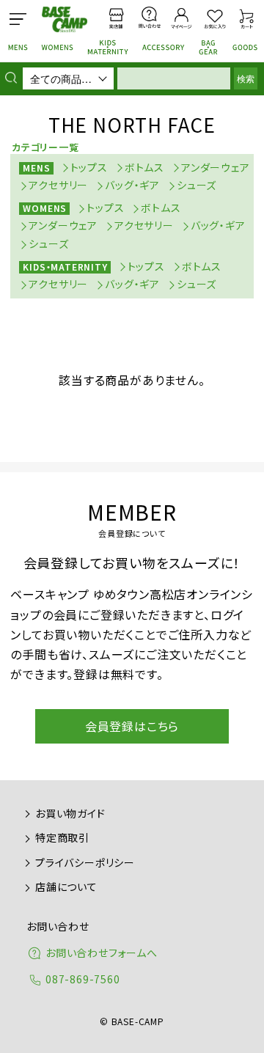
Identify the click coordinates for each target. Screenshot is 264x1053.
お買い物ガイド (70, 813)
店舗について (66, 886)
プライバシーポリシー (85, 862)
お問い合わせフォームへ (101, 952)
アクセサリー (58, 185)
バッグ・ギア (132, 185)
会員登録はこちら (132, 726)
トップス (89, 168)
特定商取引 (62, 837)
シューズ (196, 185)
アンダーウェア (215, 168)
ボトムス (144, 168)
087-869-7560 (82, 979)
